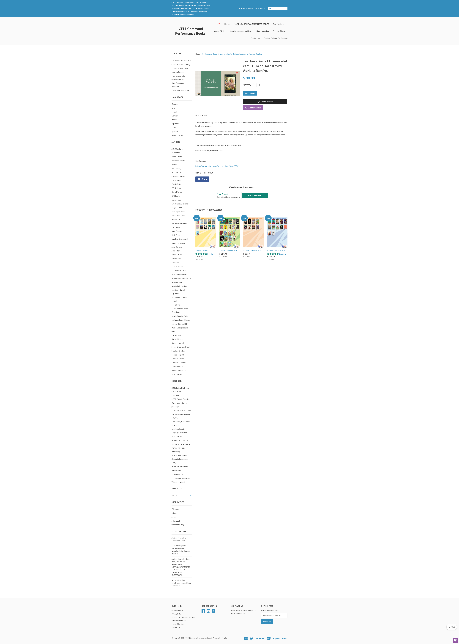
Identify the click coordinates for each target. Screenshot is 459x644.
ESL (173, 108)
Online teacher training (181, 64)
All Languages (177, 135)
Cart (243, 9)
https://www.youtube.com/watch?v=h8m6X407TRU (216, 166)
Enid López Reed (178, 211)
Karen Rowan (177, 254)
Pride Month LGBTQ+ (181, 478)
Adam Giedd (177, 156)
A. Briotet (176, 152)
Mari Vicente (177, 282)
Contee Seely (177, 200)
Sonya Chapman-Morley (181, 347)
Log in (250, 8)
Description (201, 116)
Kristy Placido (177, 266)
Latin (174, 127)
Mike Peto (176, 305)
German (175, 116)
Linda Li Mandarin (179, 270)
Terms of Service (177, 624)
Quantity (247, 84)
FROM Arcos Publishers (181, 444)
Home (227, 24)
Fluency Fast (177, 374)
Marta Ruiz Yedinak (180, 286)
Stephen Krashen (178, 351)
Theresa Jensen (178, 359)
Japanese (175, 123)
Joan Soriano (177, 247)
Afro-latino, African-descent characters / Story (180, 459)
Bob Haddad (177, 172)
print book (176, 521)
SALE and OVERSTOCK (181, 60)
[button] (201, 254)
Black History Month (180, 466)
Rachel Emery (177, 339)
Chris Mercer (177, 192)
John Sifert (176, 251)
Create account (260, 8)
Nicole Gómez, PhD (180, 324)
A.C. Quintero (177, 149)
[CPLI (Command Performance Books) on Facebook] (203, 611)
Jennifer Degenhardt (180, 239)
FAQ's (174, 495)
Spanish (175, 131)
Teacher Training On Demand (275, 38)
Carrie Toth (176, 184)
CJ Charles (176, 196)
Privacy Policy (177, 614)
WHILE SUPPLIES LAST (181, 410)
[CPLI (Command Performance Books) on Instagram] (208, 611)
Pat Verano (176, 335)
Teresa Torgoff (178, 355)
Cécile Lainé (176, 188)
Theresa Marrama (179, 362)
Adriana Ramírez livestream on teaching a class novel (181, 583)
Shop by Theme (279, 31)
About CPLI (219, 31)
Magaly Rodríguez (179, 274)
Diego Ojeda (177, 207)
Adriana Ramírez (178, 160)
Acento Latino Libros (180, 440)
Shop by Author (262, 31)
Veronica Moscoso (179, 370)
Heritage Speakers (179, 223)
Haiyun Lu (176, 219)
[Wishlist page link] (218, 24)
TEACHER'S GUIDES (180, 90)
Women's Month (178, 482)
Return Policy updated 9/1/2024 (183, 617)
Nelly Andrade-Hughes (181, 320)
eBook (174, 513)
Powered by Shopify (220, 638)
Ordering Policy (177, 610)
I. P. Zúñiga (176, 227)
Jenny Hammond (178, 243)
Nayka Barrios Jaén (180, 316)
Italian (174, 119)
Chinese (175, 104)
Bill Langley (176, 168)
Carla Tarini (176, 180)
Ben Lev (175, 164)
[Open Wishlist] (455, 640)
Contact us (255, 38)
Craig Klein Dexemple (180, 204)
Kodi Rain (175, 262)
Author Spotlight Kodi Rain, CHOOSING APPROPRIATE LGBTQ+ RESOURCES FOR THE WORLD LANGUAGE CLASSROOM (181, 567)
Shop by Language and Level (241, 31)
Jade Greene (177, 231)
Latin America (177, 474)
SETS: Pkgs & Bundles (180, 399)
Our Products (278, 24)
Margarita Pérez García (181, 278)
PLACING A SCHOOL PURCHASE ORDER (251, 24)
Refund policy (176, 627)
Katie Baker (176, 258)
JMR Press (176, 235)
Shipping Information (179, 621)
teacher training (178, 524)
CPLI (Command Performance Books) (190, 31)
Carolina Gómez (178, 176)
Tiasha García (177, 366)
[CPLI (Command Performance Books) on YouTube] (214, 611)
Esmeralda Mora (178, 215)
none (173, 517)
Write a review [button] (254, 195)
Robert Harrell (178, 343)
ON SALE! (176, 395)
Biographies (176, 470)
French (174, 112)
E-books (175, 509)
